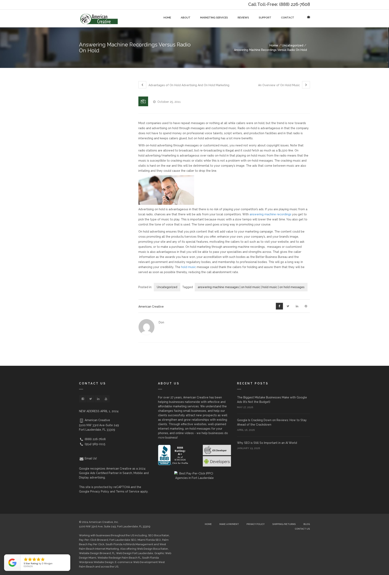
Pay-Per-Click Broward (93, 539)
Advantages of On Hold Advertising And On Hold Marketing (188, 85)
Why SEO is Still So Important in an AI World (267, 442)
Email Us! (90, 458)
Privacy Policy (99, 491)
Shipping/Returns (284, 524)
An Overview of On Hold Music (279, 85)
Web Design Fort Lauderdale (134, 553)
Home (167, 17)
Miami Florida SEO (149, 539)
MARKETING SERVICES (214, 17)
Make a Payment (229, 524)
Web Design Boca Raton (152, 548)
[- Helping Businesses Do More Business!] (99, 18)
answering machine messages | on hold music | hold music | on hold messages (251, 287)
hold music (188, 267)
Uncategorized (292, 45)
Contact (287, 17)
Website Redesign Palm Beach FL (119, 557)
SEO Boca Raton (158, 535)
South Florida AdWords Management (129, 544)
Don (161, 322)
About (185, 17)
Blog (307, 524)
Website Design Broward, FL (97, 553)
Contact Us (302, 529)
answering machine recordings (270, 214)
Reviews (243, 17)
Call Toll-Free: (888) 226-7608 (279, 4)
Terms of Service (127, 491)
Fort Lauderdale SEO (122, 539)
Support (265, 17)
